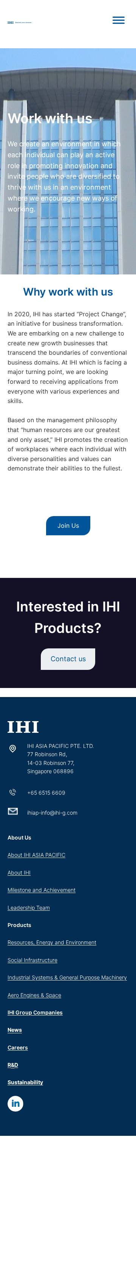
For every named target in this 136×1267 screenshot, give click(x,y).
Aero (14, 995)
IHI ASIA (34, 855)
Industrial (20, 977)
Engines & (33, 995)
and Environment (75, 942)
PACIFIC (55, 855)
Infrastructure (40, 960)
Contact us (68, 659)
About (16, 855)
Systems (42, 977)
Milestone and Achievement (42, 890)
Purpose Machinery (103, 977)
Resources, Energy (31, 942)
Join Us (68, 525)
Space (53, 995)
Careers (18, 1047)
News (15, 1029)
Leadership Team (29, 907)
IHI (27, 872)
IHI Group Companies (35, 1012)
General (69, 977)
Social (16, 960)
